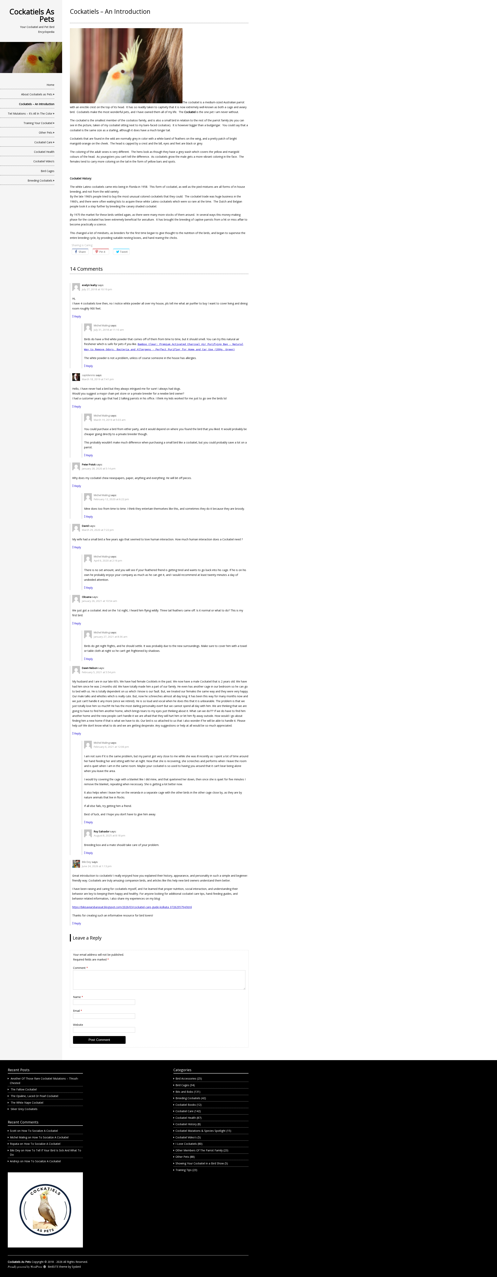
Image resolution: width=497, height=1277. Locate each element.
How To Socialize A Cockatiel (39, 1131)
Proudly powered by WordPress (25, 1266)
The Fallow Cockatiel (24, 1089)
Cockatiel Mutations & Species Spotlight (201, 1131)
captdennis (88, 375)
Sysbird (76, 1266)
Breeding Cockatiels (40, 180)
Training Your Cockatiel (37, 123)
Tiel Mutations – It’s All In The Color (30, 113)
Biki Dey (86, 862)
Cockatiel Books (186, 1105)
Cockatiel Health (44, 152)
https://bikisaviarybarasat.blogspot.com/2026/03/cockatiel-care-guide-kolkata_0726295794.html (132, 907)
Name (78, 997)
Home (50, 85)
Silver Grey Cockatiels (24, 1109)
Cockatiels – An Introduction (36, 104)
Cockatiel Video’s (43, 161)
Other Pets (45, 132)
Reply (77, 316)
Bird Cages (47, 171)
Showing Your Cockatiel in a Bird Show (200, 1163)
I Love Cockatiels (186, 1144)
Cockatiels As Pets (32, 15)
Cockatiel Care (43, 142)
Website (78, 1025)
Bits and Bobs (184, 1092)
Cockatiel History (186, 1124)
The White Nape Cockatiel (27, 1102)
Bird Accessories (186, 1078)
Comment (80, 968)
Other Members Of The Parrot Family (199, 1150)
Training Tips (184, 1170)
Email (77, 1011)
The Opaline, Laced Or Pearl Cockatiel (34, 1096)
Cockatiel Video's (186, 1137)
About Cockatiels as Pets (36, 94)
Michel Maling (102, 325)
